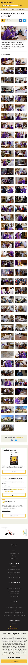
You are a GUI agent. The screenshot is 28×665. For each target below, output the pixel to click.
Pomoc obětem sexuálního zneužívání (14, 615)
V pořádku (14, 661)
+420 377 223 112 (15, 628)
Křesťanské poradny (14, 572)
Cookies (14, 610)
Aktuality (6, 9)
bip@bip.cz (14, 627)
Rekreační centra (14, 593)
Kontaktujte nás (19, 437)
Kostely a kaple (14, 596)
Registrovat (14, 495)
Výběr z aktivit (14, 564)
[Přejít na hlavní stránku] (7, 2)
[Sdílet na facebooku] (20, 20)
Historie (14, 550)
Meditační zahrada (14, 591)
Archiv (14, 472)
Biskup (14, 556)
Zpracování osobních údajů (14, 607)
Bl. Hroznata (14, 558)
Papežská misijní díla (14, 577)
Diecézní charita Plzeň (14, 569)
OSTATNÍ (14, 601)
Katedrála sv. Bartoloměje (14, 588)
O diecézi (14, 545)
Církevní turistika (14, 583)
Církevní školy (14, 575)
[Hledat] (2, 6)
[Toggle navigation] (20, 6)
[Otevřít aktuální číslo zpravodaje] (14, 459)
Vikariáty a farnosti (14, 553)
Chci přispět (14, 515)
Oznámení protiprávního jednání (14, 612)
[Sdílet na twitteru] (24, 20)
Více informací (21, 654)
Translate (14, 7)
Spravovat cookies (14, 657)
